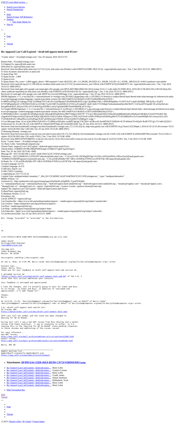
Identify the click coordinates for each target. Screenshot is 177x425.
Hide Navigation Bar (16, 390)
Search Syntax (13, 17)
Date (9, 36)
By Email (27, 421)
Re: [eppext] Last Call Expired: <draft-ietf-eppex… (29, 368)
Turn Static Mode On (21, 22)
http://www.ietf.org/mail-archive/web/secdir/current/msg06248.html (37, 341)
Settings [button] (10, 19)
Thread (10, 44)
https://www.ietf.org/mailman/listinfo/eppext (25, 355)
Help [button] (9, 14)
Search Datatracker (15, 9)
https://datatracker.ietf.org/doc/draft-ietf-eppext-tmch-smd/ (34, 312)
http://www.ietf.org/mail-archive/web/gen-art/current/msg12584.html (37, 336)
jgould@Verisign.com (11, 245)
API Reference (26, 17)
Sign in (10, 24)
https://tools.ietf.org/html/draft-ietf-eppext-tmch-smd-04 (33, 276)
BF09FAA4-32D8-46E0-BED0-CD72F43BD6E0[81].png (53, 362)
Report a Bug (15, 421)
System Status (38, 421)
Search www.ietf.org (16, 7)
